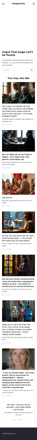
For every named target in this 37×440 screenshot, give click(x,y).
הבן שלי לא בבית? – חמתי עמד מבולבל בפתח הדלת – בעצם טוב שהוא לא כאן (18, 407)
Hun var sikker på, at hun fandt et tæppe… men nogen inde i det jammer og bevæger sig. (17, 156)
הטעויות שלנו (7, 198)
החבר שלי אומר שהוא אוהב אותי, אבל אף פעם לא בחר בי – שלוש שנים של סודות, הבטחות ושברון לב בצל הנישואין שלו (17, 238)
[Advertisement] (18, 29)
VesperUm (18, 3)
